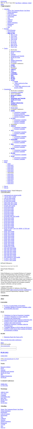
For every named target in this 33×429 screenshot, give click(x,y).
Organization (7, 89)
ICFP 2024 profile (9, 215)
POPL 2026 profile (9, 245)
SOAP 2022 (4, 403)
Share (2, 342)
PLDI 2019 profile (9, 221)
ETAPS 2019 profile (9, 206)
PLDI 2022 (4, 190)
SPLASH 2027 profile (10, 255)
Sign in (6, 186)
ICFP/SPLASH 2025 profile (11, 216)
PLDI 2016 (10, 182)
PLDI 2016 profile (9, 218)
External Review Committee (21, 115)
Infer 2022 (3, 398)
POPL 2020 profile (9, 237)
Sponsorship (10, 16)
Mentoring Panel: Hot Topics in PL (13, 337)
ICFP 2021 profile (9, 212)
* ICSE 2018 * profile (10, 196)
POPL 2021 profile (9, 239)
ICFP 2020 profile (9, 210)
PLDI (12, 53)
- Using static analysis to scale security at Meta (22, 86)
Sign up (6, 187)
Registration (10, 13)
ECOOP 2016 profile (9, 201)
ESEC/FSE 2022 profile (10, 204)
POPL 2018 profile (9, 234)
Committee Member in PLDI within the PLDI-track (18, 327)
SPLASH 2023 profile (10, 254)
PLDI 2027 (10, 165)
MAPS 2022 (4, 400)
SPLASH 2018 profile (10, 248)
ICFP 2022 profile (9, 213)
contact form (4, 355)
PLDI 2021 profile (9, 224)
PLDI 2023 (10, 171)
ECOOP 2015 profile (9, 199)
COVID (9, 25)
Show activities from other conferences (11, 340)
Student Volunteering (16, 60)
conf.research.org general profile (12, 195)
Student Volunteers (12, 22)
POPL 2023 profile (9, 240)
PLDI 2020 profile (9, 222)
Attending (6, 9)
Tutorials (13, 54)
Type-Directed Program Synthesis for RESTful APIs (18, 319)
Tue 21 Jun (14, 47)
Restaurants (10, 24)
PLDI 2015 (10, 183)
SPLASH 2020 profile (10, 249)
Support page (4, 360)
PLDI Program (11, 30)
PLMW (3, 401)
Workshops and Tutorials (17, 56)
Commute (3, 395)
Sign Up (3, 427)
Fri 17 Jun (13, 41)
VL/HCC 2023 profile (10, 258)
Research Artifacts (16, 51)
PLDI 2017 (10, 180)
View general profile (5, 345)
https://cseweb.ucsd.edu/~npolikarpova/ (20, 289)
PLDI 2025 (10, 168)
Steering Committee (19, 117)
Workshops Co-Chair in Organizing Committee (17, 315)
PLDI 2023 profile (9, 225)
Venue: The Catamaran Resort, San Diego (18, 10)
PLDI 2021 (10, 174)
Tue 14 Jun (14, 36)
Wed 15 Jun (14, 37)
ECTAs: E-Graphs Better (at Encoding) (14, 305)
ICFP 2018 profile (9, 207)
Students (9, 21)
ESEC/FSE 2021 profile (10, 202)
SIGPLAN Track (15, 57)
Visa (8, 18)
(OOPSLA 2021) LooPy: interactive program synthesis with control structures (16, 322)
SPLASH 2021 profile (10, 251)
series (9, 190)
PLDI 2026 (10, 166)
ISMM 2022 (4, 384)
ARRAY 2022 (4, 392)
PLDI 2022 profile (5, 192)
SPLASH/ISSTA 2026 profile (12, 257)
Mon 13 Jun (14, 34)
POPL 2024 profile (9, 242)
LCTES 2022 (4, 385)
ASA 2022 (3, 393)
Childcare (10, 19)
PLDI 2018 (10, 179)
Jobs (8, 27)
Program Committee (19, 113)
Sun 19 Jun (14, 44)
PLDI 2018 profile (9, 219)
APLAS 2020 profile (9, 198)
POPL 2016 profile (9, 231)
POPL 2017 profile (9, 233)
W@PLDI (13, 62)
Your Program (11, 31)
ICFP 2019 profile (9, 209)
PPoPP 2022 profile (9, 246)
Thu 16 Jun (14, 39)
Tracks (6, 48)
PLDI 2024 (10, 169)
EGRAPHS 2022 (5, 396)
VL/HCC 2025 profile (10, 260)
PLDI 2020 (10, 176)
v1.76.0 (16, 358)
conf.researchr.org (8, 358)
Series (9, 163)
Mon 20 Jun (14, 45)
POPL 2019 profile (9, 236)
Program (6, 28)
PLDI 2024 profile (9, 227)
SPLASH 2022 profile (10, 252)
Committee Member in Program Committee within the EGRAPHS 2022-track (17, 307)
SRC (12, 59)
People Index (14, 107)
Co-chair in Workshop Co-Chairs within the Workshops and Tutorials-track (16, 317)
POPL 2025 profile (9, 243)
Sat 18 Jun (13, 42)
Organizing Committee (17, 92)
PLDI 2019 (10, 177)
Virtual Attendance (12, 12)
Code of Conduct (12, 15)
